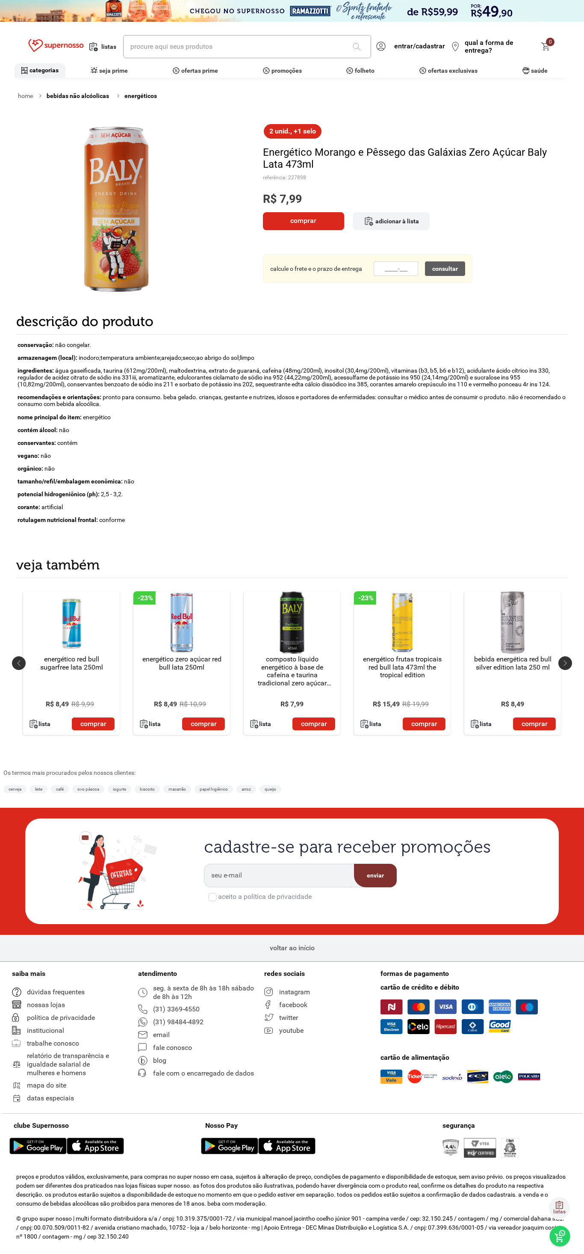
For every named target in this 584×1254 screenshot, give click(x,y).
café (60, 789)
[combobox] (247, 46)
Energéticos (140, 95)
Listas (108, 46)
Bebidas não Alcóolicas (78, 95)
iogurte (119, 789)
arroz (246, 789)
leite (38, 789)
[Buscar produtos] (358, 47)
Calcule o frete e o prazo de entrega (316, 268)
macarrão (177, 789)
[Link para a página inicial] (25, 96)
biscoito (147, 789)
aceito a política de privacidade (265, 897)
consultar (445, 268)
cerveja (15, 789)
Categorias (44, 70)
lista (44, 724)
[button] (19, 663)
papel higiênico (214, 789)
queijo (270, 789)
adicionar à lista (397, 221)
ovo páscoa (88, 789)
